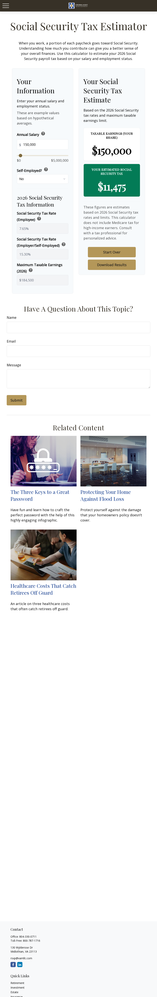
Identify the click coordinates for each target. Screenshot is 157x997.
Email (11, 341)
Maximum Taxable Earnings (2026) (39, 267)
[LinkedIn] (19, 964)
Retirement (17, 983)
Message (14, 365)
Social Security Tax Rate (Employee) (36, 216)
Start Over (111, 252)
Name (11, 317)
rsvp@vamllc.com (21, 958)
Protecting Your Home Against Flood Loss (105, 495)
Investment (18, 987)
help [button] (43, 133)
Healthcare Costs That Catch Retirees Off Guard (43, 589)
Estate (14, 992)
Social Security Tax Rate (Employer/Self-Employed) (41, 242)
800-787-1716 (31, 940)
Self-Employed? (32, 170)
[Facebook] (13, 964)
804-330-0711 (28, 936)
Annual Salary (31, 134)
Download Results (112, 264)
